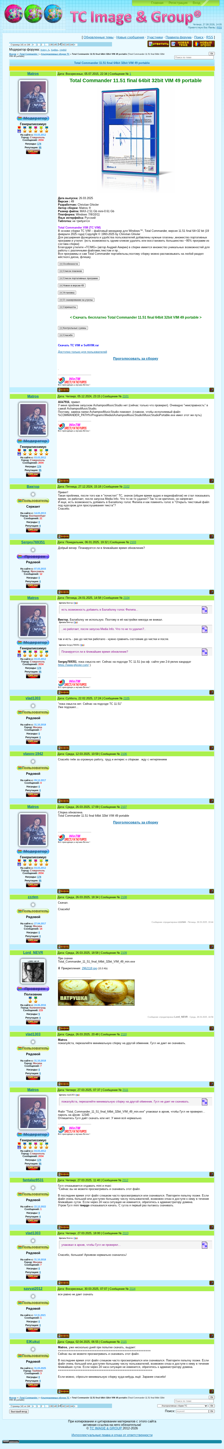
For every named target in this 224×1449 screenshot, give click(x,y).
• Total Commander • (29, 54)
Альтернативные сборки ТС (55, 54)
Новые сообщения (130, 37)
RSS (219, 27)
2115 (124, 1341)
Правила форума (178, 37)
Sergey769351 (33, 542)
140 (55, 45)
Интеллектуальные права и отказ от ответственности (112, 1435)
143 (67, 45)
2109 (124, 952)
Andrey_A (44, 50)
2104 (126, 597)
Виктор (33, 486)
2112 (125, 1180)
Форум (12, 54)
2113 (125, 1233)
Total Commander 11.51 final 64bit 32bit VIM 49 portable (99, 54)
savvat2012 (33, 1288)
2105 (126, 698)
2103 (133, 542)
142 (63, 45)
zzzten (33, 897)
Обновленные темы (99, 37)
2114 (132, 1288)
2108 (124, 897)
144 (71, 45)
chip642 (63, 50)
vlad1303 (33, 698)
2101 (125, 396)
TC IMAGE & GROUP (106, 1428)
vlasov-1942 (33, 754)
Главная (157, 3)
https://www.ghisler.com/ (73, 665)
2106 (124, 754)
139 (50, 45)
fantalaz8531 (33, 1180)
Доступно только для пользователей (82, 351)
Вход (196, 3)
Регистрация (178, 3)
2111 (125, 1090)
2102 (126, 486)
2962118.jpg (89, 968)
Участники (155, 37)
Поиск (198, 37)
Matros (33, 73)
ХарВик (54, 50)
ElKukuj (33, 1341)
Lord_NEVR (33, 952)
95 (40, 147)
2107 (124, 807)
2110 (124, 1034)
